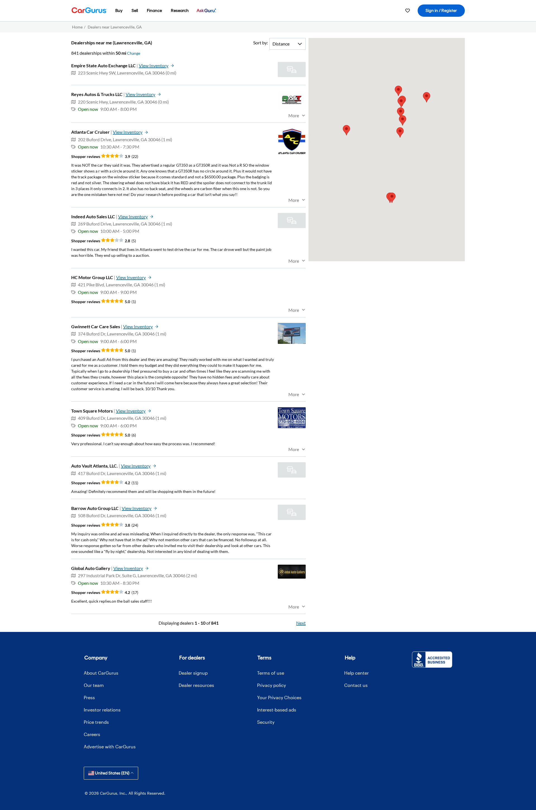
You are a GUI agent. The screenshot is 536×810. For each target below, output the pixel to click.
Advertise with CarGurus (110, 746)
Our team (94, 685)
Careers (92, 734)
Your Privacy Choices (279, 697)
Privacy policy (271, 685)
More (293, 115)
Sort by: (260, 42)
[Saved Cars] (407, 10)
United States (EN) (112, 773)
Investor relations (102, 709)
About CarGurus (101, 672)
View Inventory (153, 65)
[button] (392, 198)
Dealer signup (193, 672)
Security (265, 722)
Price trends (96, 722)
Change (133, 53)
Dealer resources (196, 685)
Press (89, 697)
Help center (356, 672)
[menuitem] (119, 11)
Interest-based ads (276, 709)
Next (301, 623)
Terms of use (270, 672)
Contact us (356, 685)
